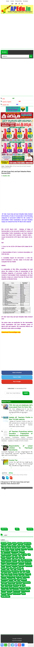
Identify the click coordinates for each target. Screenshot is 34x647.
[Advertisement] (17, 32)
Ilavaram (8, 565)
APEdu (11, 473)
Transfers (9, 590)
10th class (3, 543)
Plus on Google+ (17, 381)
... (11, 414)
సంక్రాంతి (23, 593)
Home (17, 528)
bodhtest (30, 548)
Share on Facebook (17, 372)
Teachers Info (6, 175)
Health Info (7, 105)
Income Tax (13, 460)
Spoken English (9, 102)
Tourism (3, 590)
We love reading (25, 590)
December (21, 551)
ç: (1, 551)
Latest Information (5, 571)
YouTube (9, 593)
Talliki (23, 585)
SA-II (18, 579)
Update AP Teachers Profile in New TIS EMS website (21, 419)
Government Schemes (12, 562)
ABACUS (9, 543)
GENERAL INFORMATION (26, 560)
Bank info (17, 548)
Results (10, 579)
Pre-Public (18, 576)
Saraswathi (23, 579)
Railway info (4, 579)
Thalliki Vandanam (14, 587)
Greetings (21, 562)
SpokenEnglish (26, 582)
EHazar (3, 557)
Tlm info (28, 587)
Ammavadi (20, 543)
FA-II (13, 557)
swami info (15, 585)
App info (28, 546)
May (2, 573)
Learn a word (15, 571)
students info (8, 585)
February (14, 560)
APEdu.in (14, 546)
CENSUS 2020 (7, 551)
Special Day (18, 582)
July (11, 568)
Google (3, 562)
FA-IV (20, 557)
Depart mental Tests (6, 554)
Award (12, 548)
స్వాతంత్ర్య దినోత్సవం (5, 596)
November (28, 573)
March (27, 571)
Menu (5, 52)
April (2, 548)
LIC (20, 571)
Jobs (5, 99)
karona (19, 568)
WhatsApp (3, 593)
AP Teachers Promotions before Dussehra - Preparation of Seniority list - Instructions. (21, 434)
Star (2, 585)
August (7, 548)
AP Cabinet (3, 546)
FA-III (17, 557)
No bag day (21, 573)
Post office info (11, 576)
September (3, 582)
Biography (23, 548)
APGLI (19, 546)
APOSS (23, 546)
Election (8, 557)
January (3, 568)
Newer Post (4, 528)
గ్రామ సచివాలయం (16, 593)
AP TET (9, 546)
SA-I (15, 579)
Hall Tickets (28, 562)
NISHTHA (15, 573)
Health (2, 565)
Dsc (19, 554)
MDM (6, 573)
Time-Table (22, 587)
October (3, 576)
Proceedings (26, 576)
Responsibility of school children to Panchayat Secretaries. (21, 448)
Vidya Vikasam (16, 590)
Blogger (20, 640)
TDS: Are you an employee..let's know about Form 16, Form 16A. (21, 406)
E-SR (29, 554)
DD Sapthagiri (14, 551)
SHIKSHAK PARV (11, 582)
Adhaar (14, 543)
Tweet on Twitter (17, 377)
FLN (19, 560)
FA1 (23, 557)
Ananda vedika (27, 543)
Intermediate (29, 565)
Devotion (14, 554)
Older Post (30, 528)
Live (24, 571)
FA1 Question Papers (6, 560)
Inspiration (21, 565)
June (15, 568)
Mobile (10, 573)
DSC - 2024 (24, 554)
